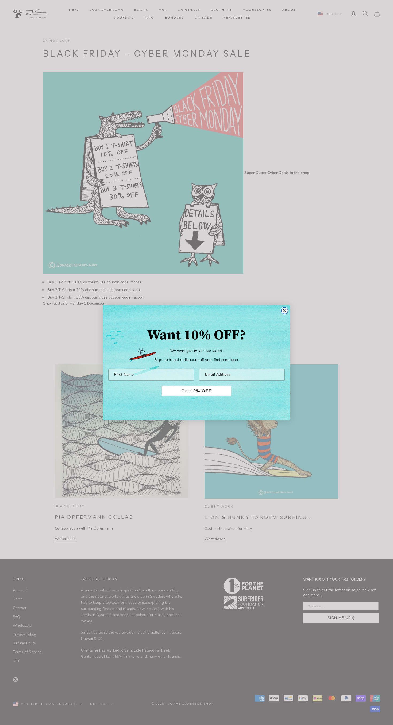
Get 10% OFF (196, 391)
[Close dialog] (284, 310)
